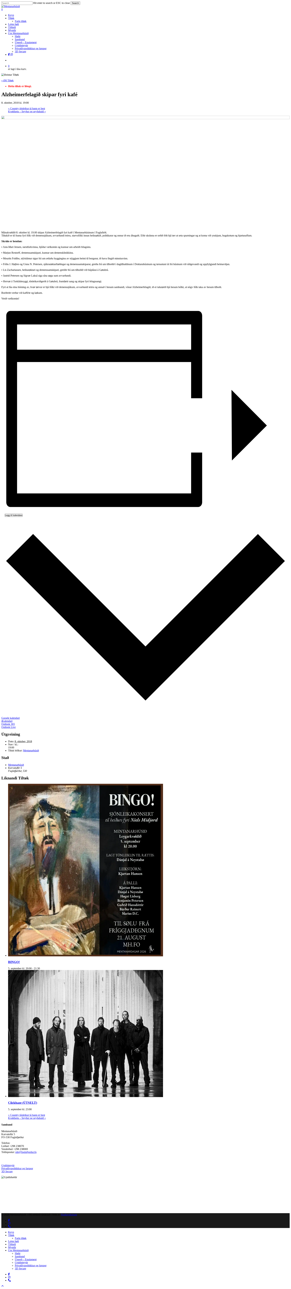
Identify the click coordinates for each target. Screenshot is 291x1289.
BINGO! (14, 962)
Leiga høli (13, 1241)
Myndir (12, 1247)
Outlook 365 (8, 724)
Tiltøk (11, 1235)
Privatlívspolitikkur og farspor (17, 1168)
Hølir (17, 1253)
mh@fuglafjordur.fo (26, 1152)
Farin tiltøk (20, 1238)
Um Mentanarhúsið (18, 1250)
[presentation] (85, 955)
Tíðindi (12, 1244)
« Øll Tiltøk (7, 80)
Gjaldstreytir (7, 1165)
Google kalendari (10, 718)
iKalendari (6, 721)
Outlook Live (8, 727)
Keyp (11, 1232)
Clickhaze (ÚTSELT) (22, 1102)
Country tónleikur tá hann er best (26, 108)
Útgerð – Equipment (26, 1259)
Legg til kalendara (13, 515)
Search (75, 3)
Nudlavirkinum (69, 1214)
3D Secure (7, 1171)
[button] (2, 1286)
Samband (20, 1256)
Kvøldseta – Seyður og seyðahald (27, 111)
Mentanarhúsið (31, 750)
